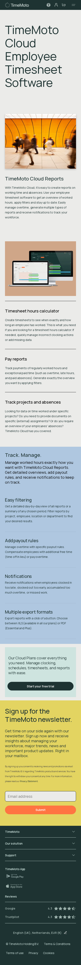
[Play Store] (16, 876)
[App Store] (16, 886)
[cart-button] (63, 4)
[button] (48, 4)
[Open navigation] (72, 4)
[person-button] (56, 4)
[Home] (17, 4)
